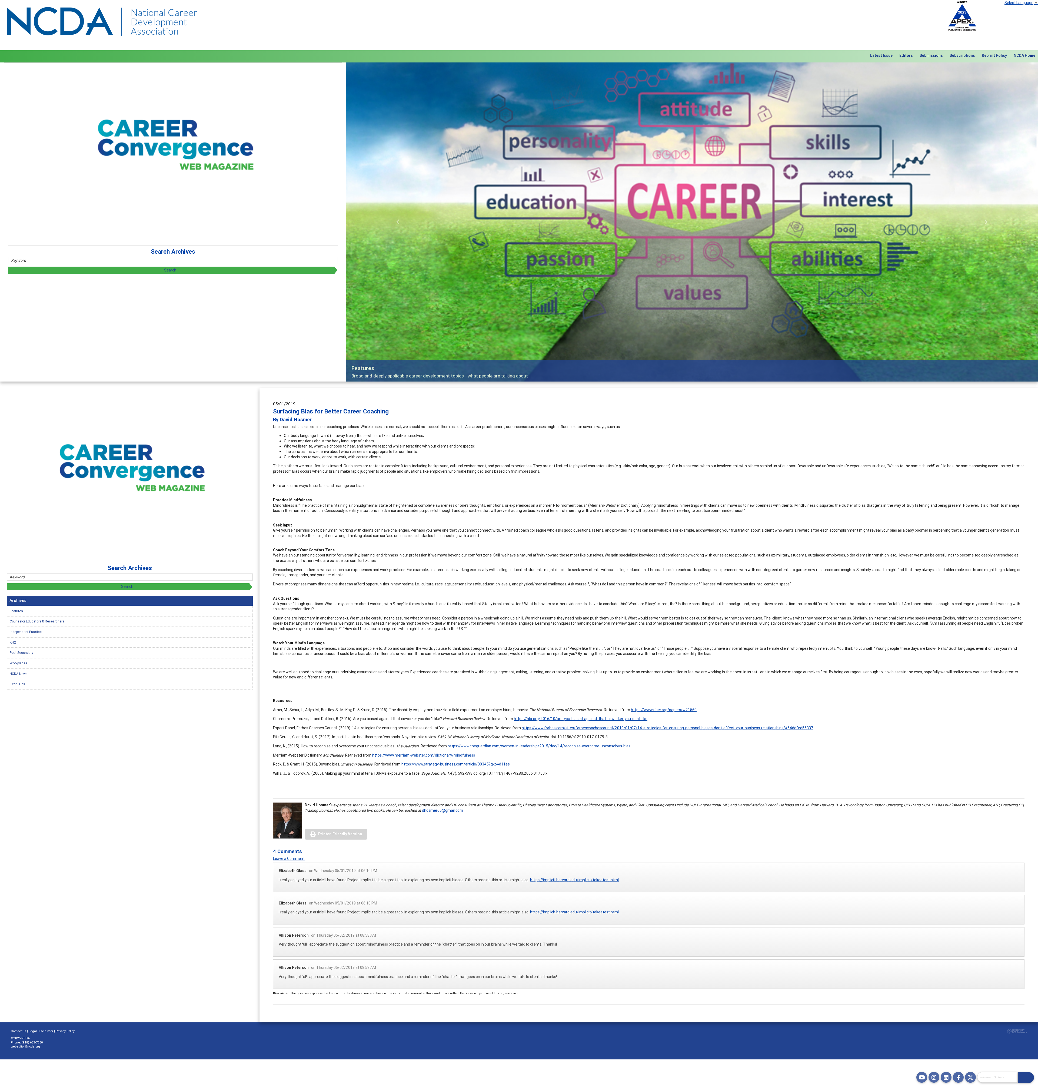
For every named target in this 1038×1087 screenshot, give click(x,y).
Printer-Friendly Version (340, 833)
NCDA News (19, 674)
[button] (398, 222)
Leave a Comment (289, 858)
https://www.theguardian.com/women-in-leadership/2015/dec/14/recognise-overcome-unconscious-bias (539, 746)
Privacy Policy (65, 1031)
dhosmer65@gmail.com (442, 810)
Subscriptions (962, 55)
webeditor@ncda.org (25, 1046)
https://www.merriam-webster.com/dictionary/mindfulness (423, 755)
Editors (906, 55)
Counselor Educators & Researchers (37, 621)
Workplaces (18, 663)
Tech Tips (17, 684)
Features (16, 611)
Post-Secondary (21, 653)
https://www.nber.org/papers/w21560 (664, 709)
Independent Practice (26, 632)
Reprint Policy (994, 55)
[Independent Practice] (692, 222)
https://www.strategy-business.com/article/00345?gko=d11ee (455, 764)
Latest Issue (881, 55)
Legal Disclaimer (41, 1031)
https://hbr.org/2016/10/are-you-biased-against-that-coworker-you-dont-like (580, 718)
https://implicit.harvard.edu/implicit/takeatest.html (574, 879)
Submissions (931, 55)
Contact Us (18, 1031)
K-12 (13, 642)
